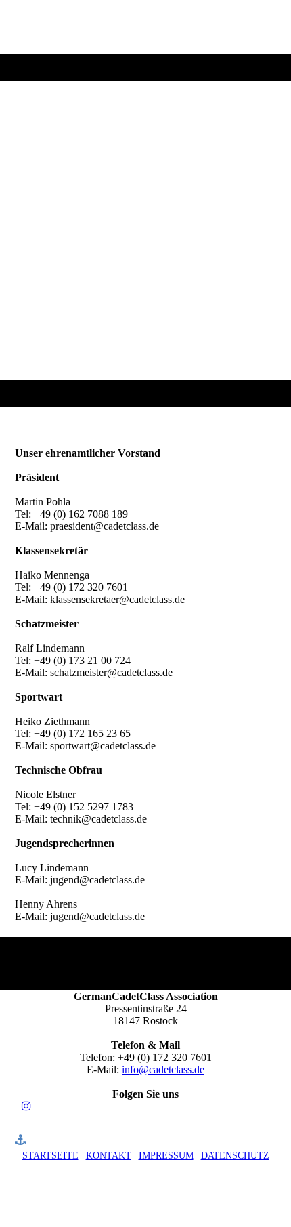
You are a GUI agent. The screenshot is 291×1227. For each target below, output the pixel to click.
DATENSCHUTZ (235, 1155)
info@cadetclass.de (163, 1069)
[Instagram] (26, 1106)
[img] (145, 203)
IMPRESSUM (166, 1155)
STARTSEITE (50, 1155)
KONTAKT (108, 1155)
